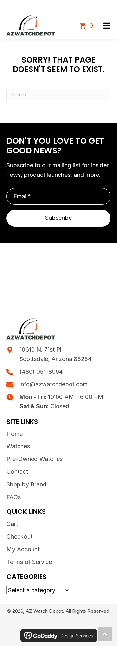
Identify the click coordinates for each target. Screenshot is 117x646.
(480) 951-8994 (41, 371)
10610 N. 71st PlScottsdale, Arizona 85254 (56, 354)
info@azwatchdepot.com (54, 384)
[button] (106, 26)
